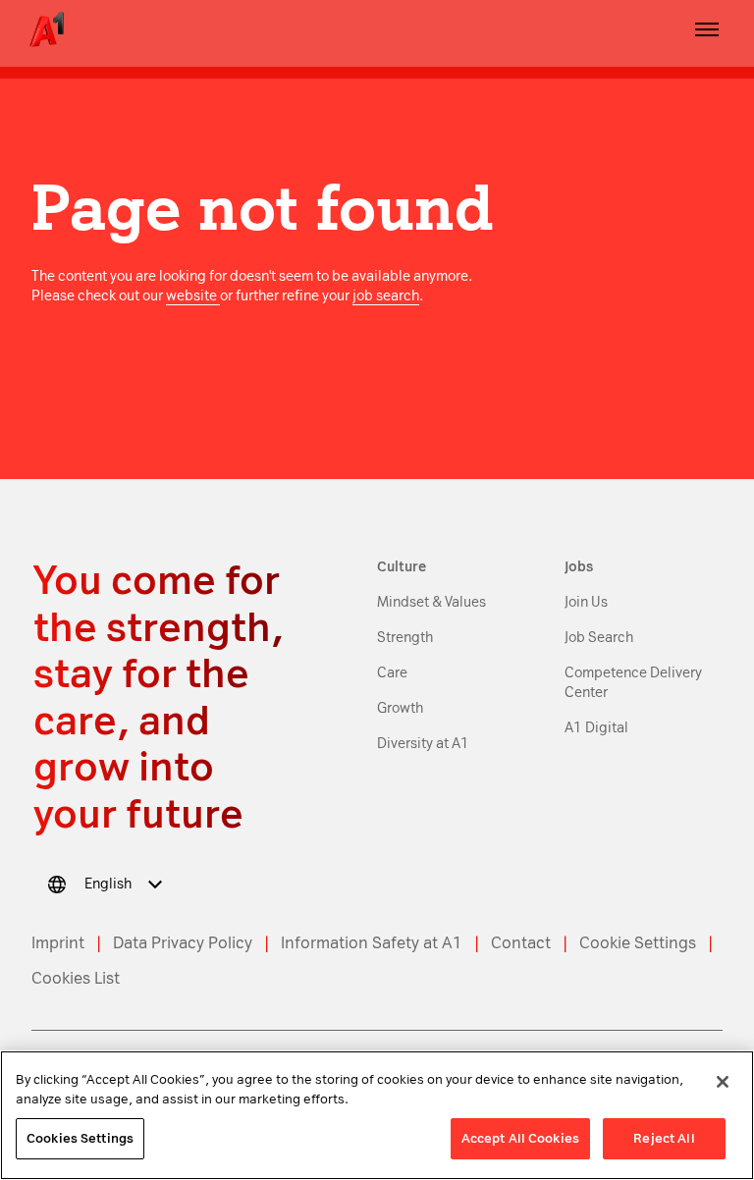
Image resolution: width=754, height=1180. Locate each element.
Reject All (663, 1138)
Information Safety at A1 (371, 943)
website (193, 296)
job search (385, 296)
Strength (405, 637)
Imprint (57, 943)
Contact (521, 943)
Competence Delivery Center (633, 683)
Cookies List (75, 978)
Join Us (586, 602)
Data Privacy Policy (182, 943)
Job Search (599, 637)
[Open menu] (707, 29)
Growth (400, 708)
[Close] (722, 1081)
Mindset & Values (431, 602)
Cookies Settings (80, 1138)
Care (392, 673)
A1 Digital (596, 728)
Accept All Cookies (520, 1138)
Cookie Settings (637, 943)
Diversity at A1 (423, 743)
